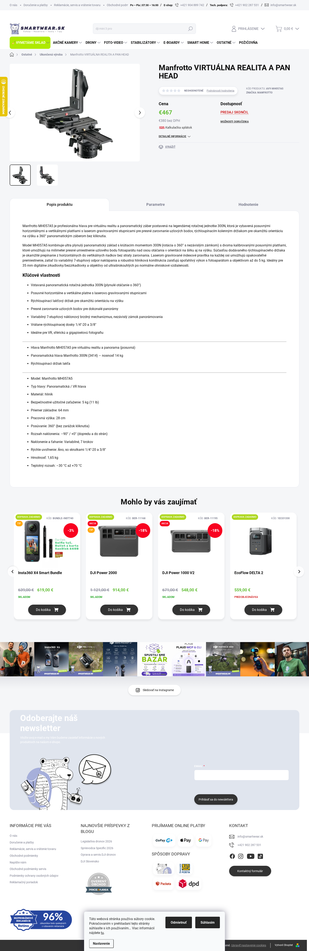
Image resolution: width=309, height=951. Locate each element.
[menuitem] (30, 43)
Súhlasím (208, 922)
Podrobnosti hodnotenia (220, 90)
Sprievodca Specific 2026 (97, 848)
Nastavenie (101, 944)
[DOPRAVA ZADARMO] (263, 543)
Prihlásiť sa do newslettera (216, 799)
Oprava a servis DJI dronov (98, 854)
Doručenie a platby (36, 5)
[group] (50, 569)
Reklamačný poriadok (24, 882)
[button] (47, 610)
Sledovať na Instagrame (158, 690)
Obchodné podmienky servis (28, 869)
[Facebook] (232, 855)
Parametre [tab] (155, 204)
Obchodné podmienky (121, 5)
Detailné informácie (172, 136)
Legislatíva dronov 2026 (96, 841)
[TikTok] (260, 855)
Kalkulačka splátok (178, 127)
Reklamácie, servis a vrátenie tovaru (77, 5)
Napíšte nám (18, 862)
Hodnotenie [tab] (248, 204)
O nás (13, 5)
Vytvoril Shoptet (284, 945)
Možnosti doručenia (235, 121)
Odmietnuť (179, 922)
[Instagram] (241, 855)
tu (102, 933)
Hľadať (190, 28)
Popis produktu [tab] (60, 204)
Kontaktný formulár (250, 871)
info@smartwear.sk (250, 836)
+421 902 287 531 (249, 845)
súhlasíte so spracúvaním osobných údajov (245, 786)
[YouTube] (250, 855)
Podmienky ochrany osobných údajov (34, 875)
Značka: (259, 92)
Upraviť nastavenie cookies (248, 945)
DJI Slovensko (90, 861)
